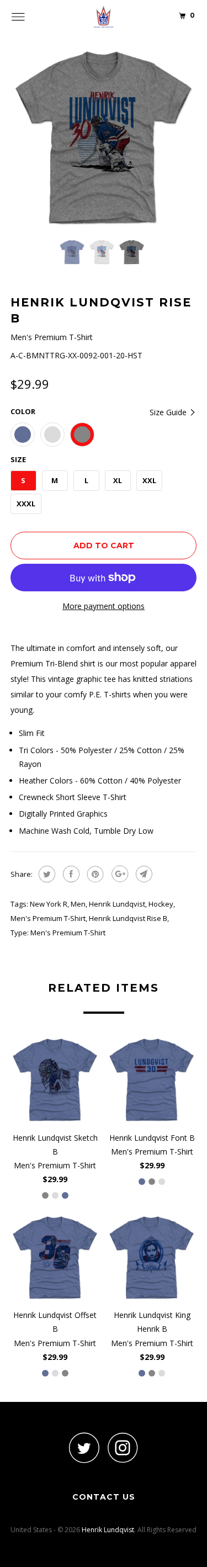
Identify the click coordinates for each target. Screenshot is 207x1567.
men (78, 904)
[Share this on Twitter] (45, 874)
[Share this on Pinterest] (94, 874)
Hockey (160, 904)
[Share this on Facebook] (69, 874)
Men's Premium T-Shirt (48, 918)
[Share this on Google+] (118, 874)
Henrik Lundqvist (117, 904)
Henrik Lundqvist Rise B (128, 918)
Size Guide (169, 412)
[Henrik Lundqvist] (104, 17)
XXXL (26, 504)
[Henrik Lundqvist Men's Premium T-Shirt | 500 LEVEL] (103, 137)
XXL (149, 480)
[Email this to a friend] (142, 874)
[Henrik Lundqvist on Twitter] (84, 1447)
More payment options (103, 606)
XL (117, 480)
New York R (48, 904)
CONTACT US (103, 1497)
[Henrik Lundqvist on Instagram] (123, 1447)
